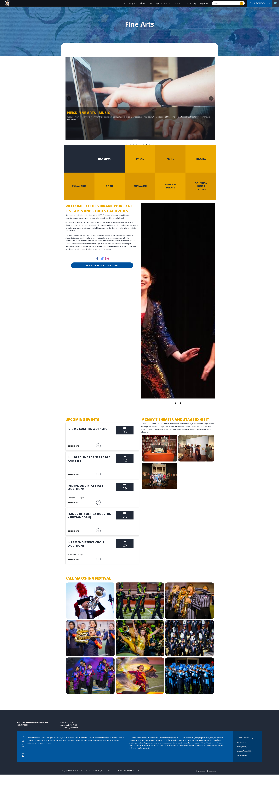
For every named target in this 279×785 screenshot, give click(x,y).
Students (178, 3)
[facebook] (97, 259)
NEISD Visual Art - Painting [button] (150, 144)
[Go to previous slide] (175, 402)
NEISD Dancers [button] (143, 144)
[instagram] (107, 259)
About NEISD (146, 3)
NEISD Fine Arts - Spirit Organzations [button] (127, 144)
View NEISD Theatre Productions (102, 265)
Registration (205, 3)
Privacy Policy (241, 746)
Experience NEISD (163, 3)
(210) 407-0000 (22, 725)
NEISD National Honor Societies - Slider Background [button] (153, 144)
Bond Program (130, 3)
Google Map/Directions (69, 728)
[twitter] (102, 259)
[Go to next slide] (180, 402)
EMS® (130, 771)
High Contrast (201, 771)
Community (191, 3)
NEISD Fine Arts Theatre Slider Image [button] (133, 144)
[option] (140, 98)
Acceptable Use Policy (244, 738)
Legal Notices (241, 755)
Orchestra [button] (130, 144)
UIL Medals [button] (137, 144)
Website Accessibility (244, 751)
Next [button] (211, 98)
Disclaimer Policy (242, 742)
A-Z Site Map (212, 771)
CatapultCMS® (124, 771)
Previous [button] (69, 98)
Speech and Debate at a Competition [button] (140, 144)
